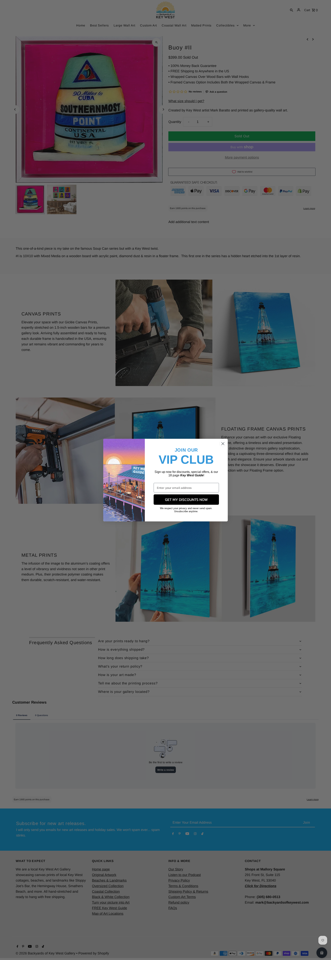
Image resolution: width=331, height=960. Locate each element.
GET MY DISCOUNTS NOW (186, 499)
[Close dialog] (223, 443)
